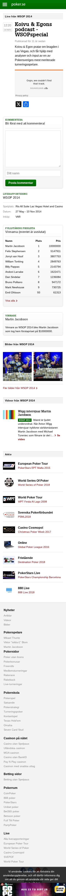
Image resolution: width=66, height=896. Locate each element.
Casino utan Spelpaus (16, 743)
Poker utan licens (14, 657)
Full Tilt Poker (11, 820)
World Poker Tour (30, 497)
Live (7, 833)
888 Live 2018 (26, 592)
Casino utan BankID (15, 757)
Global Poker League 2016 (33, 546)
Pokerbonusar (12, 661)
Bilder (7, 624)
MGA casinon (11, 752)
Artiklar (8, 615)
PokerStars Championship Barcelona (39, 577)
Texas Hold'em (12, 720)
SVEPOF (9, 856)
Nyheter (9, 610)
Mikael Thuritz (12, 637)
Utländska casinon (14, 748)
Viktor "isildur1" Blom (16, 642)
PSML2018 (24, 516)
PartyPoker (10, 825)
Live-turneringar (13, 684)
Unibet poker (11, 806)
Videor (7, 620)
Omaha (8, 725)
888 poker (9, 797)
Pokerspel (9, 698)
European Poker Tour (33, 463)
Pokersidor (11, 651)
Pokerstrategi (11, 707)
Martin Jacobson (13, 646)
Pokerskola (11, 692)
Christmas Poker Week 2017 (34, 531)
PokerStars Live (29, 573)
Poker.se (16, 4)
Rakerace (9, 675)
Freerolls (9, 666)
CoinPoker (10, 793)
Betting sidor (13, 774)
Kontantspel (10, 716)
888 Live (24, 588)
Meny (5, 4)
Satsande (9, 702)
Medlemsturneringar (15, 670)
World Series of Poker (16, 847)
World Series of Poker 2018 (34, 484)
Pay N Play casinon (15, 761)
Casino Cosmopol (30, 527)
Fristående (25, 557)
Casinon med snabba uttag (19, 766)
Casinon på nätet (15, 738)
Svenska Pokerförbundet (35, 512)
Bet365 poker (11, 811)
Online (22, 542)
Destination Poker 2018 (31, 562)
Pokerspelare (13, 632)
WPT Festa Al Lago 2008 (32, 501)
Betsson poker (12, 815)
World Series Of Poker (33, 480)
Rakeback (9, 679)
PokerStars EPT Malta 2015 (34, 467)
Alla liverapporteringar (16, 838)
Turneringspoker (13, 711)
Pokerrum (10, 787)
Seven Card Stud (13, 729)
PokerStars (10, 802)
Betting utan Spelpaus (16, 779)
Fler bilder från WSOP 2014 (19, 388)
